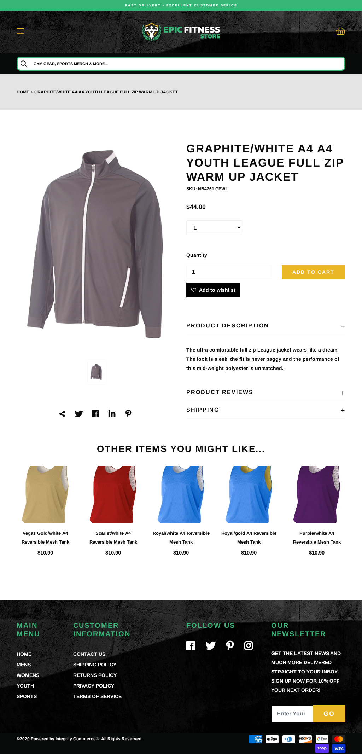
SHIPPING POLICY (94, 664)
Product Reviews (219, 392)
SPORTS (27, 696)
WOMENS (28, 675)
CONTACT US (89, 654)
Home (23, 91)
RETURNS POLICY (95, 675)
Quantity (196, 255)
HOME (24, 654)
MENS (24, 664)
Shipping (202, 410)
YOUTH (25, 686)
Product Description (227, 326)
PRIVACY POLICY (93, 686)
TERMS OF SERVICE (97, 696)
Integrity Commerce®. (78, 738)
